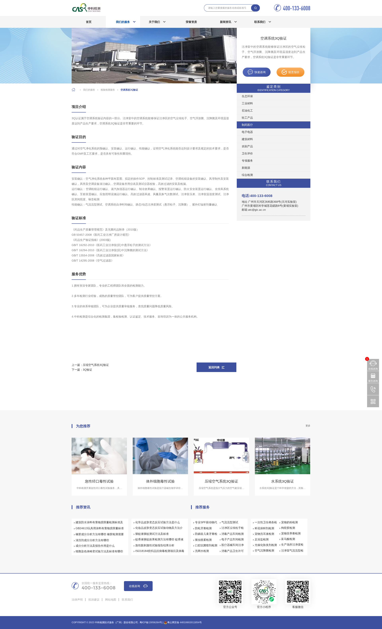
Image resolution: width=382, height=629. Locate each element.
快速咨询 (260, 72)
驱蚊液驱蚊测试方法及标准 (152, 533)
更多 (308, 425)
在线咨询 (134, 586)
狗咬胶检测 (288, 527)
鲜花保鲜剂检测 (264, 528)
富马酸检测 (288, 539)
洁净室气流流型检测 (292, 552)
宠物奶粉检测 (289, 522)
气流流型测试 (229, 522)
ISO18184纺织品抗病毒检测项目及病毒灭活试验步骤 (159, 552)
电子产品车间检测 (232, 539)
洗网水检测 (202, 550)
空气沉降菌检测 (264, 550)
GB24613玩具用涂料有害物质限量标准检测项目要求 (100, 530)
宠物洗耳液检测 (264, 533)
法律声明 (77, 599)
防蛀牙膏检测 (203, 528)
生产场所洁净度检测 (292, 546)
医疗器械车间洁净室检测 (232, 546)
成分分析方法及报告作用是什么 (95, 545)
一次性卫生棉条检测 (266, 524)
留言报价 (293, 72)
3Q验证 (87, 369)
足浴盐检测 (262, 539)
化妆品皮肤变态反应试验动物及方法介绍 (159, 529)
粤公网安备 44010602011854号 (184, 622)
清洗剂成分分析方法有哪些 (92, 540)
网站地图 (110, 599)
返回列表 (214, 367)
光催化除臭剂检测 (266, 545)
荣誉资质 (191, 21)
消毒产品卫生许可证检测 (232, 552)
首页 (89, 21)
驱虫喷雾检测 (203, 539)
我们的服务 (123, 21)
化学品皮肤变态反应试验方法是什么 (157, 522)
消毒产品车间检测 (232, 533)
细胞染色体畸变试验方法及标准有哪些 (99, 551)
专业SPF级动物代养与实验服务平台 (206, 524)
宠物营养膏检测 (291, 533)
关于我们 (154, 21)
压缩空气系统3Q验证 (96, 364)
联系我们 (259, 21)
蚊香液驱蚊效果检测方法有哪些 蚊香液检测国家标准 (159, 541)
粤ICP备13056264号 (151, 622)
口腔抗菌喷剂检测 (206, 545)
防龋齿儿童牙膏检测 (206, 535)
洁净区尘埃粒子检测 (232, 529)
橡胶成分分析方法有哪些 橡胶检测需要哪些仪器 (100, 536)
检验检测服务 (108, 89)
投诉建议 (93, 599)
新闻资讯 (225, 21)
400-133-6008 (296, 8)
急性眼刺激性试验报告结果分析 (154, 545)
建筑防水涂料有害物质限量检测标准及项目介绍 (99, 524)
